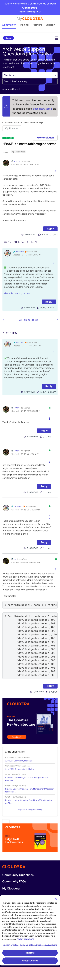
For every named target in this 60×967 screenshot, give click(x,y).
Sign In (8, 38)
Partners (37, 24)
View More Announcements (30, 810)
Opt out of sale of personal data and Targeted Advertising (30, 945)
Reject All (30, 952)
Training (24, 24)
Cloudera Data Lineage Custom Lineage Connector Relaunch (27, 779)
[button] (55, 170)
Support (50, 24)
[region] (30, 930)
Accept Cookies (30, 960)
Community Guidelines (18, 875)
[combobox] (30, 81)
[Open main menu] (56, 38)
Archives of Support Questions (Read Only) (24, 122)
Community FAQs (14, 881)
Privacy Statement (25, 939)
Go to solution (45, 137)
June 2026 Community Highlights (19, 769)
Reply (50, 228)
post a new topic (42, 108)
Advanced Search (11, 89)
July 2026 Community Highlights (19, 761)
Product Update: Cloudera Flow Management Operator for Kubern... (29, 790)
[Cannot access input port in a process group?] (3, 319)
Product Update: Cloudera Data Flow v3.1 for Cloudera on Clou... (28, 801)
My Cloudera (11, 888)
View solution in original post (17, 293)
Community (9, 24)
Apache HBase (18, 152)
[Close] (55, 898)
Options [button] (10, 128)
